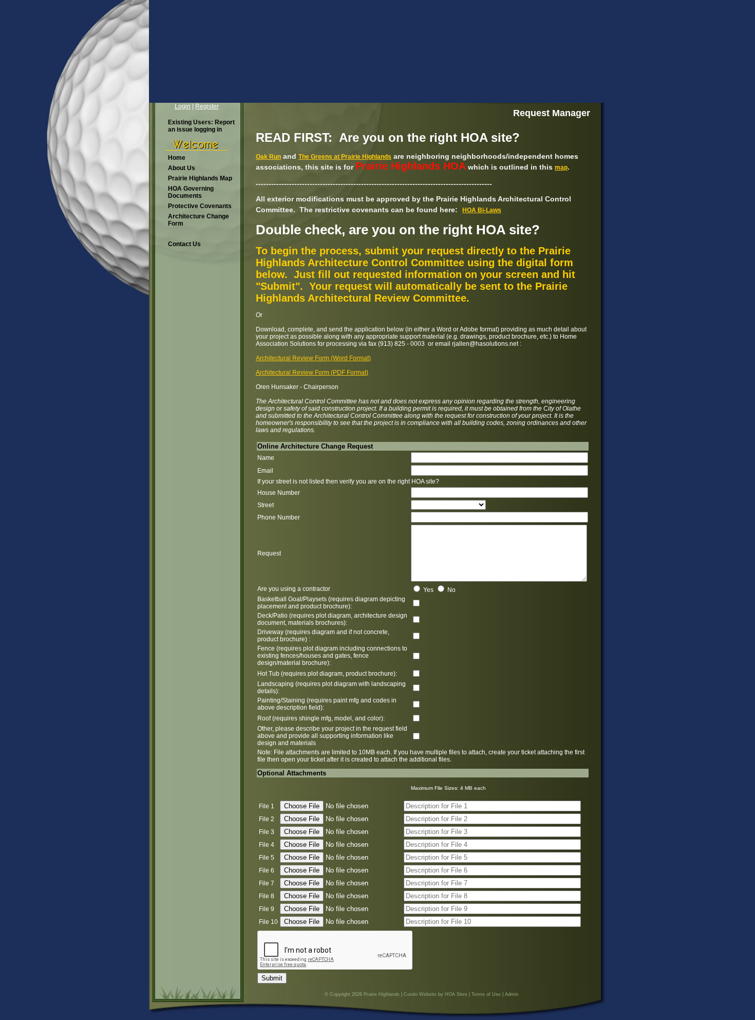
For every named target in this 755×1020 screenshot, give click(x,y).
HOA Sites (456, 994)
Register (207, 106)
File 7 (266, 883)
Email (265, 470)
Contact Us (184, 244)
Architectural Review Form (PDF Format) (312, 372)
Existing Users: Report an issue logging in (201, 126)
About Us (181, 168)
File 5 (266, 857)
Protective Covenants (200, 206)
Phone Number (278, 517)
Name (265, 457)
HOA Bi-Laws (481, 210)
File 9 (266, 909)
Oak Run (268, 156)
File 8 (266, 896)
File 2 (266, 819)
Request (269, 553)
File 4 (266, 844)
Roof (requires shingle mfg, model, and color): (321, 718)
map (561, 167)
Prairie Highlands (382, 994)
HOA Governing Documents (191, 192)
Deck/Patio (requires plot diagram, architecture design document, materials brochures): (332, 619)
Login (183, 106)
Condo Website (420, 994)
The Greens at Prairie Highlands (344, 156)
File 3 (266, 832)
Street (265, 505)
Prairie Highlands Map (200, 178)
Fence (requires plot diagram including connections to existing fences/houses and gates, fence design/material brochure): (332, 655)
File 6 (266, 870)
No (451, 590)
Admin (511, 994)
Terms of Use (486, 994)
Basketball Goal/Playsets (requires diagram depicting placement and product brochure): (331, 603)
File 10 (268, 921)
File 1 (266, 806)
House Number (278, 492)
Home (176, 157)
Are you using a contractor (293, 588)
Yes (428, 590)
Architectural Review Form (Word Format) (313, 358)
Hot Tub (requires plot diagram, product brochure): (327, 673)
